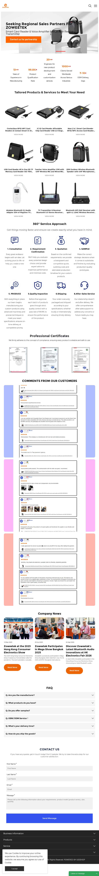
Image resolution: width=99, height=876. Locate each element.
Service (6, 846)
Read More (12, 667)
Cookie (15, 853)
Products (7, 840)
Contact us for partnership (23, 39)
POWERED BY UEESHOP (74, 860)
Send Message (49, 818)
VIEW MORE (18, 134)
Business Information (13, 833)
